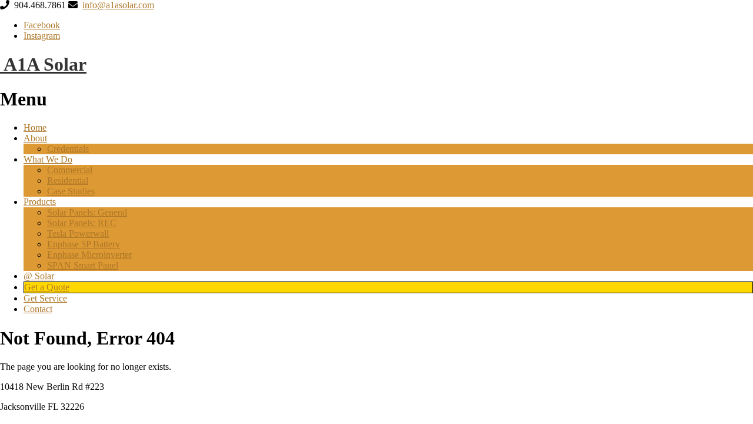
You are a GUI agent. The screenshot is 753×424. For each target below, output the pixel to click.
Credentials (68, 149)
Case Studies (71, 191)
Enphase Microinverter (89, 255)
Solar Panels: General (87, 212)
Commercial (69, 170)
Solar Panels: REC (81, 223)
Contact (38, 309)
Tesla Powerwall (78, 233)
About (35, 138)
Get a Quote (46, 287)
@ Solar (39, 276)
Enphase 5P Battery (83, 244)
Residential (67, 180)
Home (35, 127)
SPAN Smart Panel (82, 265)
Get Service (45, 298)
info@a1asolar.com (118, 5)
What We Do (48, 159)
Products (40, 202)
